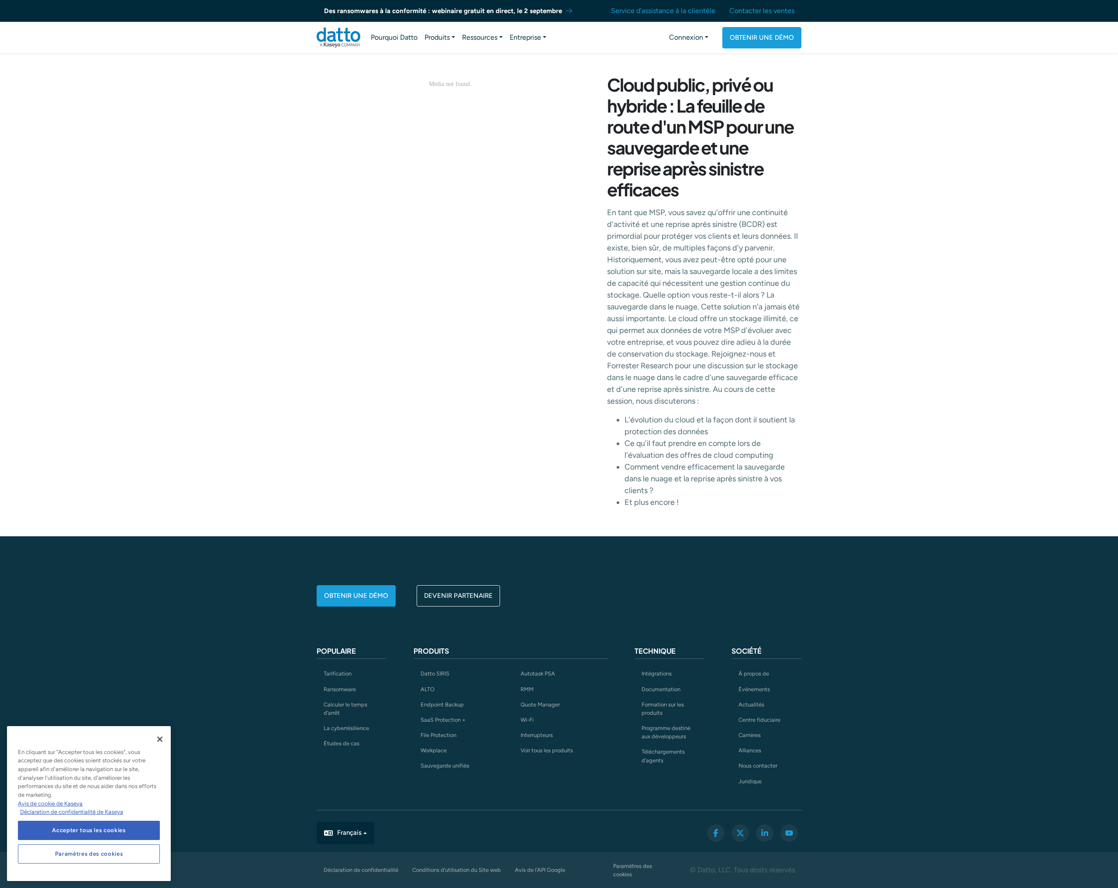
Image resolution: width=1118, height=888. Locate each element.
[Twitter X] (740, 833)
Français (349, 833)
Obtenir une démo (762, 37)
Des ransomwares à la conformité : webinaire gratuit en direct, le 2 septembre (443, 11)
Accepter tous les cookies (88, 830)
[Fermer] (159, 739)
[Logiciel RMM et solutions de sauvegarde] (338, 37)
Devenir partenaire (458, 596)
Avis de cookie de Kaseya (50, 803)
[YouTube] (789, 833)
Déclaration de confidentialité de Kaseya (71, 812)
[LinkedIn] (764, 833)
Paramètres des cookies (632, 870)
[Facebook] (716, 833)
